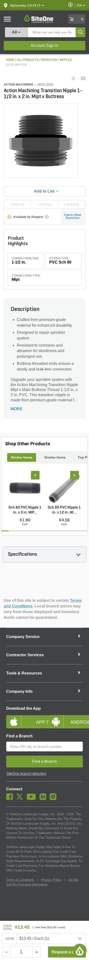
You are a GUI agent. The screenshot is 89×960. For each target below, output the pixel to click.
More (16, 409)
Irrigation (49, 60)
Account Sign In (44, 45)
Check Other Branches (73, 216)
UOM (9, 939)
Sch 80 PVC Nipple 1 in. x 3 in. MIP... (25, 510)
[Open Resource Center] (80, 951)
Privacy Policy (51, 880)
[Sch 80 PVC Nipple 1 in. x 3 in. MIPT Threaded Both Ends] (25, 488)
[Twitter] (20, 799)
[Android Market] (65, 717)
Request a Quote (67, 952)
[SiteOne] (38, 22)
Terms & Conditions (20, 880)
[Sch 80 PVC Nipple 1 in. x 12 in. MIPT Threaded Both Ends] (64, 488)
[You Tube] (32, 799)
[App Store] (23, 717)
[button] (25, 5)
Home (10, 60)
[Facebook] (10, 799)
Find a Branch (19, 736)
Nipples (66, 60)
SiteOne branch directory (26, 774)
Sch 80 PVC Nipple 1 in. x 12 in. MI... (64, 510)
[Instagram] (54, 799)
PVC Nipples (17, 65)
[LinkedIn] (44, 799)
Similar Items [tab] (21, 457)
